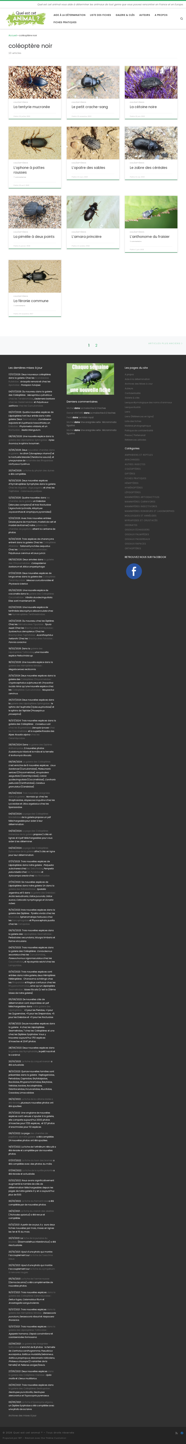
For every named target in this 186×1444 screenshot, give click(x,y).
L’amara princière (87, 236)
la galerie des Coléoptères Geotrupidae (29, 1388)
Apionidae (14, 385)
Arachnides (132, 459)
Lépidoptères (133, 492)
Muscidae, (14, 917)
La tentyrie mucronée (32, 106)
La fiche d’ (37, 1402)
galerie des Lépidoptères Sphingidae (28, 440)
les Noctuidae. (42, 875)
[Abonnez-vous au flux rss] (176, 1433)
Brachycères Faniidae (40, 638)
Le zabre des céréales (148, 167)
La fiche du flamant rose (35, 1201)
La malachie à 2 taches (93, 408)
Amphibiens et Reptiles (139, 454)
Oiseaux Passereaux (137, 539)
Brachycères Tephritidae (22, 635)
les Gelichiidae (35, 868)
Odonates (131, 525)
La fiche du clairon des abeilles (37, 1211)
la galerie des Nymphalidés (23, 1051)
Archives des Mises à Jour (139, 383)
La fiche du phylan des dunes (38, 470)
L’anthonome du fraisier (150, 236)
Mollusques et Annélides (141, 515)
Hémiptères (132, 483)
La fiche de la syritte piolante (37, 1170)
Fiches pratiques (135, 478)
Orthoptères (133, 548)
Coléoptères (133, 469)
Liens (127, 411)
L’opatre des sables (88, 167)
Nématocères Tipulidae (30, 624)
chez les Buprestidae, (20, 727)
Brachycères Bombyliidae (38, 628)
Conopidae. (24, 924)
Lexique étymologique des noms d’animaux (148, 402)
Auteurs (129, 388)
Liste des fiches (133, 421)
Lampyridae (15, 965)
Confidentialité (132, 393)
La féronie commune (31, 300)
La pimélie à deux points (34, 236)
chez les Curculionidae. (30, 405)
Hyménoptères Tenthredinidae (28, 614)
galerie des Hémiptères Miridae (25, 665)
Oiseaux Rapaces (135, 543)
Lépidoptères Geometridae (37, 934)
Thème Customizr (56, 1438)
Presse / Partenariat (135, 435)
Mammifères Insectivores (141, 506)
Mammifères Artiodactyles (142, 497)
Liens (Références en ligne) (139, 416)
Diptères (130, 473)
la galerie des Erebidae (42, 892)
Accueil (13, 35)
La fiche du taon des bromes (37, 1160)
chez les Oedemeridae (21, 402)
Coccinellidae (16, 961)
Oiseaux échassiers (137, 529)
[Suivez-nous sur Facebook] (182, 1433)
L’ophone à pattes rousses (29, 170)
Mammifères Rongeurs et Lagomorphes (150, 511)
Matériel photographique (138, 425)
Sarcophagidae (20, 920)
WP (20, 1438)
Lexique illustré (132, 407)
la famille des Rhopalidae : (39, 460)
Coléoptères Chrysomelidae (35, 679)
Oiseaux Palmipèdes (137, 534)
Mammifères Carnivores (140, 501)
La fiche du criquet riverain (36, 1061)
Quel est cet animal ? (28, 1432)
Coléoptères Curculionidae (32, 549)
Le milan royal (86, 417)
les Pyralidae (34, 872)
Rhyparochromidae (19, 986)
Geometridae (30, 419)
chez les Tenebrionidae (21, 398)
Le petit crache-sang (90, 106)
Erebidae (13, 426)
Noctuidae (14, 430)
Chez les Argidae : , (26, 487)
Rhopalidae (18, 982)
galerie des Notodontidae (22, 889)
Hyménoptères (134, 487)
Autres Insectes (135, 464)
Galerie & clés (132, 397)
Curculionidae (37, 954)
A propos (129, 374)
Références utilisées (135, 439)
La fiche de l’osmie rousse (35, 1278)
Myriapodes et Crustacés (141, 520)
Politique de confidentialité (139, 430)
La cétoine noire (143, 106)
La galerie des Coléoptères (36, 761)
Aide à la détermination (137, 379)
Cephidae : (26, 491)
